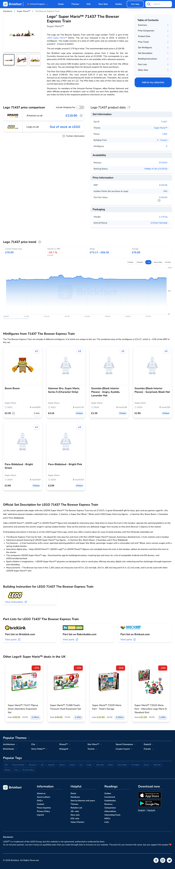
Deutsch (151, 810)
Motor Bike (157, 765)
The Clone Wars (27, 770)
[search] (148, 4)
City (33, 744)
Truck (16, 770)
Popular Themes (15, 737)
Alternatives (110, 811)
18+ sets (75, 811)
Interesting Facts (112, 815)
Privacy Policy (43, 811)
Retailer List (76, 807)
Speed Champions (124, 744)
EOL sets (75, 818)
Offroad (7, 770)
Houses (146, 765)
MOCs (107, 818)
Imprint (40, 815)
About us (41, 793)
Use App (135, 4)
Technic (91, 749)
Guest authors (43, 797)
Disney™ (63, 744)
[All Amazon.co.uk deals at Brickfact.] (12, 116)
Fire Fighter (135, 765)
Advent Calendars (18, 765)
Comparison (110, 807)
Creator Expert (123, 749)
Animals (72, 765)
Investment (109, 797)
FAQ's (40, 800)
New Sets (103, 4)
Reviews (108, 804)
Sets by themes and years (83, 800)
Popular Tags (12, 757)
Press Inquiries (44, 807)
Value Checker (77, 822)
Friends (147, 749)
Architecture (9, 744)
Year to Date (158, 262)
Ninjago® (63, 749)
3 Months (139, 262)
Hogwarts (51, 765)
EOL (89, 4)
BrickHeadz (8, 749)
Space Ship (100, 765)
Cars (81, 765)
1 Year (148, 262)
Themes (75, 4)
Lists (106, 822)
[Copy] (128, 107)
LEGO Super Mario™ (57, 37)
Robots (110, 765)
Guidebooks (110, 800)
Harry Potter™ (38, 749)
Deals (61, 4)
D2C (6, 765)
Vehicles (62, 765)
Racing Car (32, 765)
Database (75, 797)
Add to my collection (153, 82)
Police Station (122, 765)
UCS (42, 765)
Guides (118, 4)
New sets (75, 815)
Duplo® (147, 744)
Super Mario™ (160, 127)
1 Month (130, 262)
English (141, 810)
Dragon (89, 765)
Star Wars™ (93, 744)
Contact (40, 804)
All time (168, 262)
